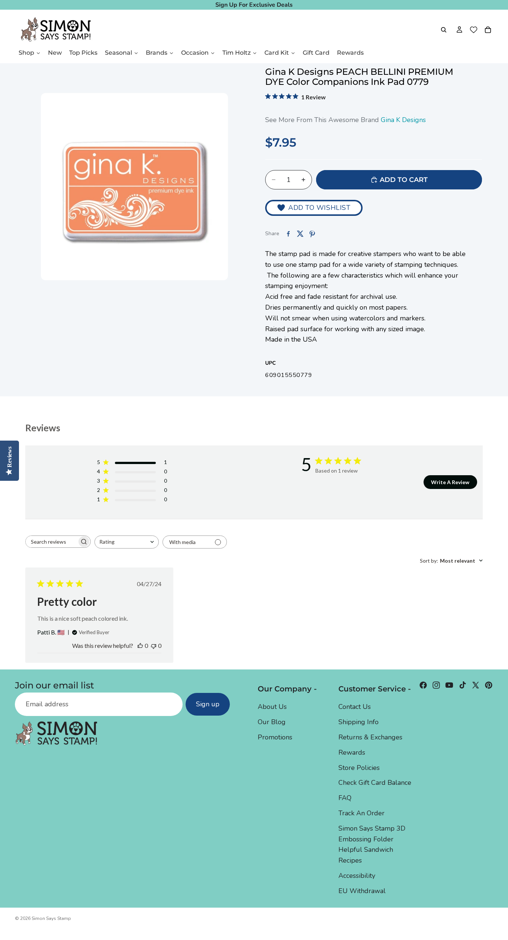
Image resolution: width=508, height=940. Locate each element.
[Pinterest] (488, 685)
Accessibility (356, 875)
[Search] (443, 30)
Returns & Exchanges (370, 737)
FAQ (344, 797)
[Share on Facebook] (288, 233)
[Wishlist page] (473, 29)
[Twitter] (475, 685)
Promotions (275, 737)
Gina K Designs (403, 119)
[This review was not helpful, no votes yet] (153, 645)
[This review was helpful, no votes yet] (140, 645)
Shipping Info (358, 721)
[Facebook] (423, 685)
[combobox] (126, 542)
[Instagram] (436, 685)
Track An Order (361, 813)
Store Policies (359, 767)
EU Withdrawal (362, 890)
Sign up (207, 704)
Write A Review (450, 482)
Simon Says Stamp (51, 918)
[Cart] (488, 30)
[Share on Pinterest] (312, 233)
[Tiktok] (462, 685)
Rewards (351, 752)
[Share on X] (300, 233)
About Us (272, 707)
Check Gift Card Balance (374, 782)
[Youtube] (449, 685)
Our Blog (272, 721)
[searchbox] (51, 541)
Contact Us (354, 707)
